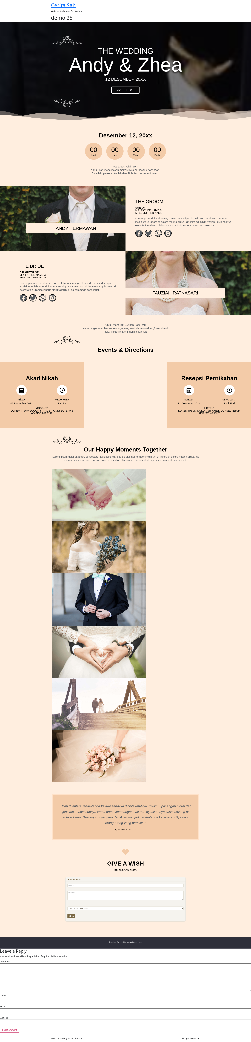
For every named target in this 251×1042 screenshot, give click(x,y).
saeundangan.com (134, 942)
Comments (75, 879)
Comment (6, 961)
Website (4, 1017)
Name (3, 995)
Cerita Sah (63, 5)
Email (2, 1006)
